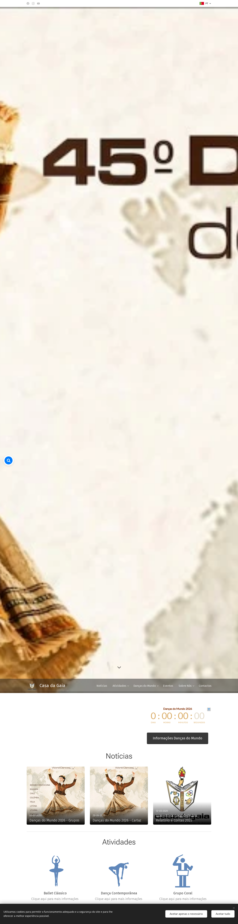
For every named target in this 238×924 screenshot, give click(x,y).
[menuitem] (103, 685)
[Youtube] (38, 3)
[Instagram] (33, 3)
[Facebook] (28, 3)
